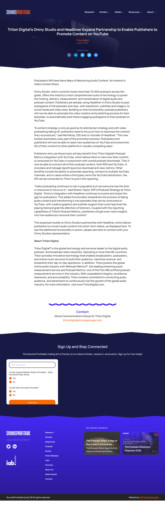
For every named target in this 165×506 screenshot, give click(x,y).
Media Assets (51, 474)
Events (48, 451)
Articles (48, 437)
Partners (49, 465)
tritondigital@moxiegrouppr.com (82, 320)
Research (49, 432)
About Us (49, 469)
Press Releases (52, 455)
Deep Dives (50, 442)
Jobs (47, 460)
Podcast (49, 446)
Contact (48, 479)
